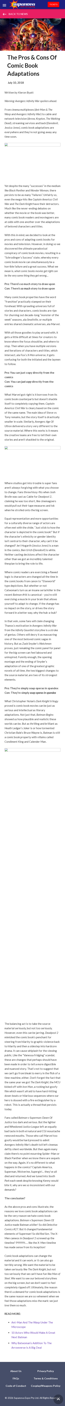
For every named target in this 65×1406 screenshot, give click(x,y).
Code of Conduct (16, 1385)
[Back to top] (58, 1399)
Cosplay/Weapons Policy (45, 1385)
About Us (15, 1371)
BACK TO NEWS (15, 14)
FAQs (16, 1378)
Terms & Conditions (46, 1378)
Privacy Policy (45, 1371)
